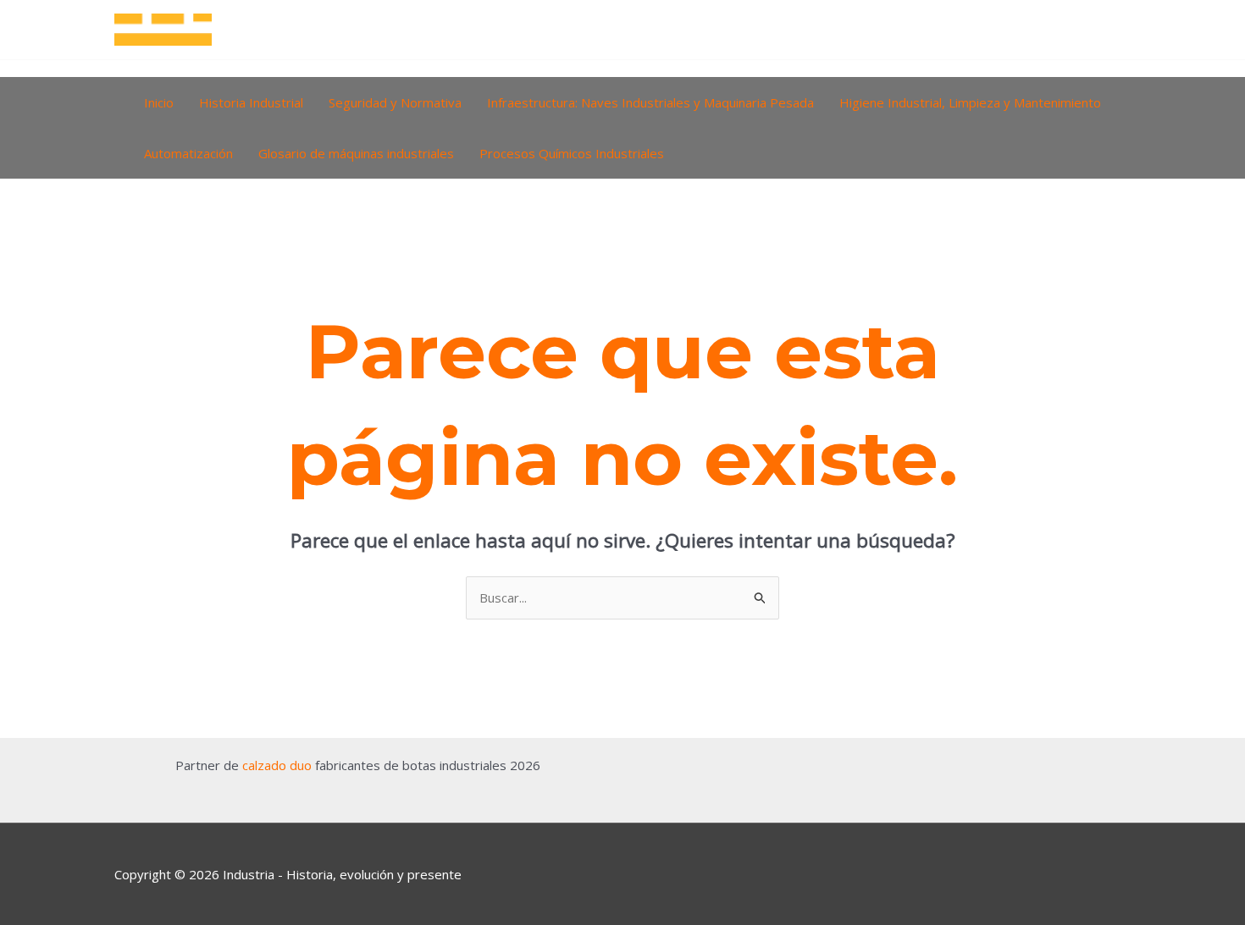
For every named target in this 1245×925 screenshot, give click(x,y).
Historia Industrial (251, 102)
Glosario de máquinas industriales (356, 153)
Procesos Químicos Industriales (571, 153)
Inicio (159, 102)
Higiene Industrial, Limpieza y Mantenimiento (970, 102)
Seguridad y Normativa (395, 102)
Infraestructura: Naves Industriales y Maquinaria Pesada (650, 102)
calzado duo (277, 765)
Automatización (188, 153)
